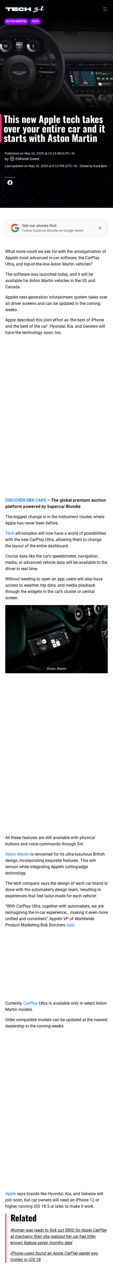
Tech (35, 21)
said (70, 925)
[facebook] (10, 182)
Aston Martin (16, 21)
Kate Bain (100, 166)
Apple (10, 1193)
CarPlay (30, 1003)
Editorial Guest (27, 159)
